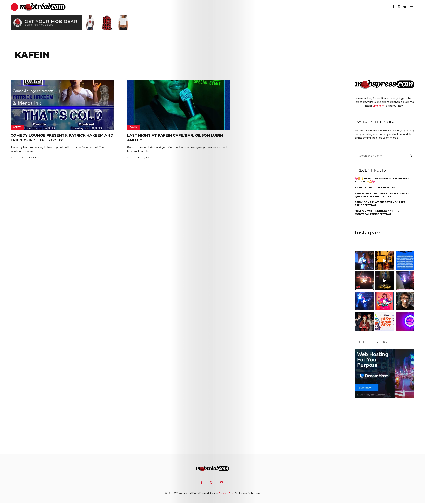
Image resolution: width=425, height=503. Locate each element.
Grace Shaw (17, 158)
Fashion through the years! (375, 187)
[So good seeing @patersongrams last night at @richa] (405, 280)
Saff (129, 158)
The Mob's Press (226, 493)
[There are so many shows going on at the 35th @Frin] (405, 301)
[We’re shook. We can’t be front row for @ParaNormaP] (384, 301)
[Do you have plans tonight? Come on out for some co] (384, 260)
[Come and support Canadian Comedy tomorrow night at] (384, 280)
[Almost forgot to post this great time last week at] (364, 280)
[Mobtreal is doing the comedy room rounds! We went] (405, 321)
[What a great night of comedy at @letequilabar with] (364, 260)
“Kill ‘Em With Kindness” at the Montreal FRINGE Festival (377, 213)
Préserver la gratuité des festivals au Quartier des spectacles (383, 195)
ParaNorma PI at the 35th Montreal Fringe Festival (381, 204)
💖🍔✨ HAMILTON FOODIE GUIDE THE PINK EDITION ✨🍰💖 (382, 180)
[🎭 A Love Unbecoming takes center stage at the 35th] (364, 321)
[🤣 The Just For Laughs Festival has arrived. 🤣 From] (405, 260)
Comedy (17, 127)
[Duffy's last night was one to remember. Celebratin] (364, 301)
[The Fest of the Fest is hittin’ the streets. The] (384, 321)
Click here (378, 106)
